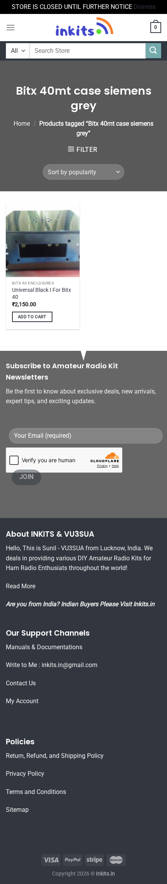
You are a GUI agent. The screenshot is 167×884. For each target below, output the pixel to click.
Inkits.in (144, 604)
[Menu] (10, 27)
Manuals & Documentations (44, 647)
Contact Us (21, 683)
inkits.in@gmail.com (69, 665)
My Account (22, 701)
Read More (20, 586)
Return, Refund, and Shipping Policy (55, 755)
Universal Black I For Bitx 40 (41, 293)
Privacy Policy (25, 773)
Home (22, 123)
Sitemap (17, 809)
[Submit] (153, 50)
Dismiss (145, 6)
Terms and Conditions (36, 792)
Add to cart (32, 316)
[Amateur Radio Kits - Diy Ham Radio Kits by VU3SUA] (83, 27)
